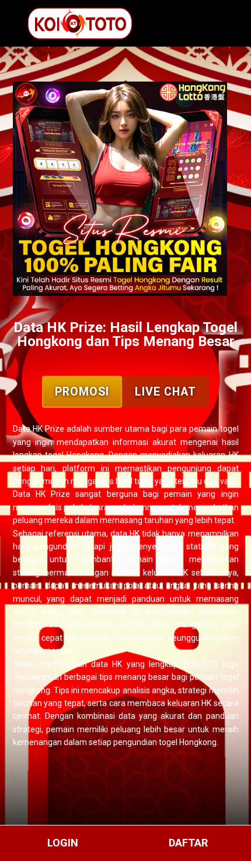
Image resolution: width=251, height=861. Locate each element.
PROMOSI (82, 391)
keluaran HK (190, 703)
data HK (125, 533)
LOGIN (62, 843)
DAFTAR (188, 843)
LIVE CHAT (165, 391)
